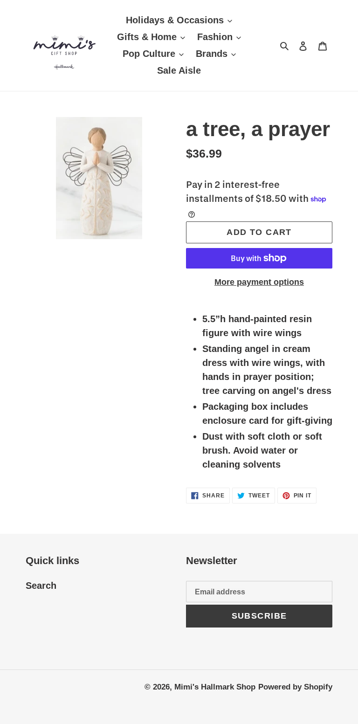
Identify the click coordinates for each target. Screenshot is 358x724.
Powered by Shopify (295, 687)
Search (41, 585)
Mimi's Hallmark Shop (214, 687)
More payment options (259, 282)
